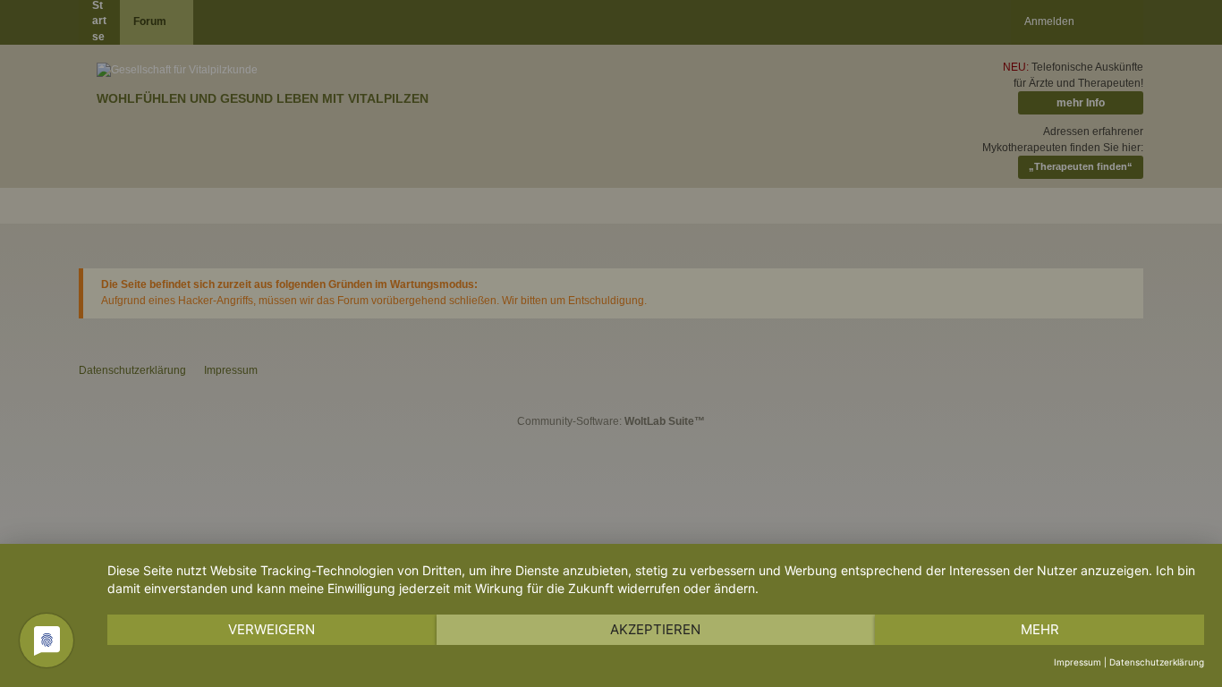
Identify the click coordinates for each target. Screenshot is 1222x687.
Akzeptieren (655, 629)
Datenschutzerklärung (1156, 662)
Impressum (1077, 662)
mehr (1040, 629)
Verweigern (271, 629)
